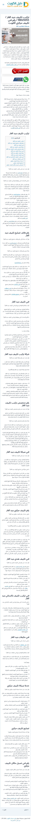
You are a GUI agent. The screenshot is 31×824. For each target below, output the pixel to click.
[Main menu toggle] (3, 4)
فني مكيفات (23, 645)
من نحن (18, 820)
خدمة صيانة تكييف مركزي (18, 161)
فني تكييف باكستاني (23, 629)
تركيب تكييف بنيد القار (19, 141)
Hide (12, 138)
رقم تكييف (20, 173)
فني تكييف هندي (20, 566)
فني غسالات (8, 288)
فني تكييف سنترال (11, 798)
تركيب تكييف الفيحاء (12, 64)
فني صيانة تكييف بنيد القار (18, 151)
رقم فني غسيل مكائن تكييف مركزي (16, 165)
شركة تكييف (12, 221)
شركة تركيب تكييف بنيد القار (17, 147)
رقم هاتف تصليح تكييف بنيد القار (16, 143)
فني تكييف (25, 218)
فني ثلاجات (17, 284)
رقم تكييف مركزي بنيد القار (18, 153)
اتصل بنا (13, 820)
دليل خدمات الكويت (11, 818)
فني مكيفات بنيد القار (19, 159)
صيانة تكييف (18, 262)
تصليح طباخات (15, 294)
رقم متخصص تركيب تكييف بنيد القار (15, 149)
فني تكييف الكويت (15, 128)
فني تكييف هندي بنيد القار (18, 155)
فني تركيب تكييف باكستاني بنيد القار (15, 157)
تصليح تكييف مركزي (19, 163)
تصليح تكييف (16, 194)
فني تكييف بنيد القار (19, 145)
